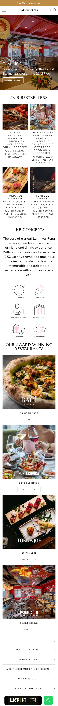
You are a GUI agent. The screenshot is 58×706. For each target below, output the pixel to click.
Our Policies (28, 678)
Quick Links (28, 659)
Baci (29, 419)
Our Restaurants (28, 649)
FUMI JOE (29, 629)
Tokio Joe (29, 559)
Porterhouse (29, 489)
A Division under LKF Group (28, 669)
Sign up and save (28, 688)
